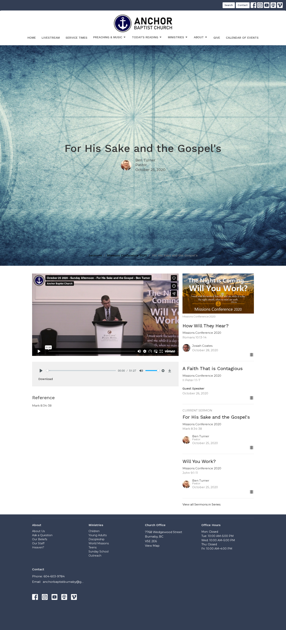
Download (45, 379)
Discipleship (96, 539)
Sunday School (99, 551)
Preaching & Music (107, 37)
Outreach (95, 555)
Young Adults (98, 535)
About (199, 37)
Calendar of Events (242, 37)
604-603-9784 (54, 576)
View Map (152, 545)
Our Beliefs (39, 539)
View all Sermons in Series (201, 504)
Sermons (95, 255)
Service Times (76, 37)
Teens (93, 547)
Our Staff (38, 543)
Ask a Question (42, 535)
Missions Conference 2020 (127, 255)
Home (31, 37)
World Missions (99, 543)
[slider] (81, 370)
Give (216, 37)
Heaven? (38, 547)
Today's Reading (145, 37)
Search (229, 5)
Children (94, 531)
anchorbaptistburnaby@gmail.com (64, 582)
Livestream (51, 37)
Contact (243, 5)
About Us (38, 531)
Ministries (176, 37)
